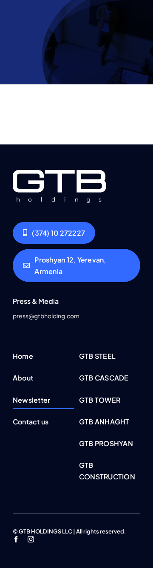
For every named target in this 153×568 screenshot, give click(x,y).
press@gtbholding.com (46, 316)
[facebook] (16, 539)
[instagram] (31, 539)
